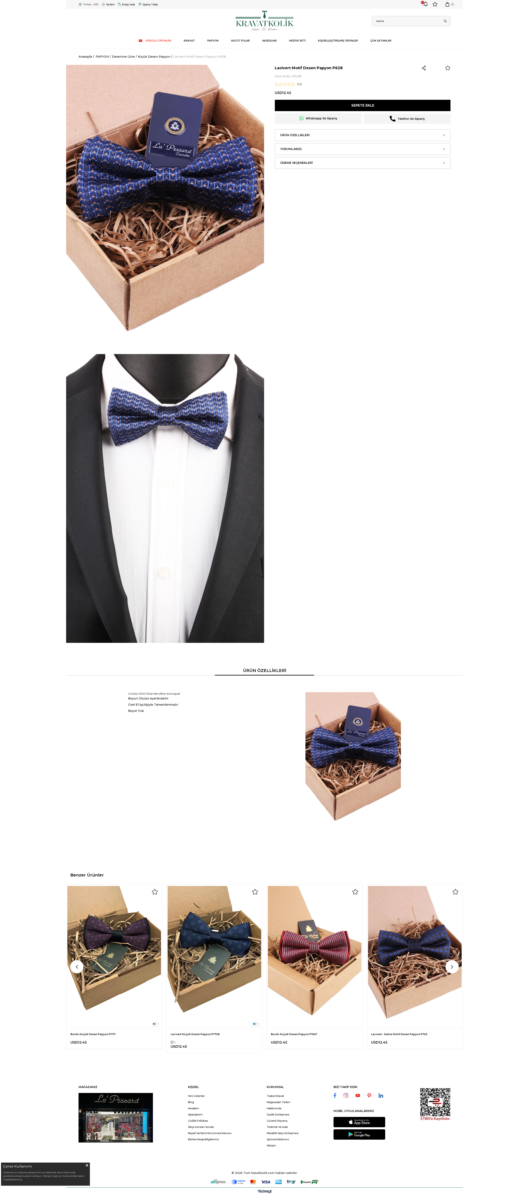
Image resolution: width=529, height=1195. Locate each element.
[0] (447, 4)
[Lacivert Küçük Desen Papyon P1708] (214, 956)
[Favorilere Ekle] (447, 68)
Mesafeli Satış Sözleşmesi (282, 1133)
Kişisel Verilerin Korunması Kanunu (209, 1133)
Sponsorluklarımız (278, 1139)
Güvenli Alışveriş (277, 1120)
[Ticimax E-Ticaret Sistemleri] (264, 1192)
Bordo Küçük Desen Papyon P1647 (294, 1034)
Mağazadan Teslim (278, 1102)
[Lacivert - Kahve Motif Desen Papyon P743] (415, 956)
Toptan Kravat (275, 1095)
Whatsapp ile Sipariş (321, 118)
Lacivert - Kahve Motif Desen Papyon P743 (399, 1034)
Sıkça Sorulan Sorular (201, 1126)
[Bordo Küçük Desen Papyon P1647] (314, 956)
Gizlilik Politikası (198, 1120)
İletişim (271, 1145)
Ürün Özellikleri (295, 135)
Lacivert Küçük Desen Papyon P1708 (195, 1034)
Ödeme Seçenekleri (296, 163)
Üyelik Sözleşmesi (278, 1114)
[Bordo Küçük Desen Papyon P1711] (114, 956)
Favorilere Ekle (155, 892)
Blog (191, 1102)
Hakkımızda (274, 1108)
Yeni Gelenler (196, 1095)
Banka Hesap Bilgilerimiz (203, 1139)
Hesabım (193, 1108)
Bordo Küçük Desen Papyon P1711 (93, 1034)
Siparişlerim (195, 1114)
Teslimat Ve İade (277, 1126)
